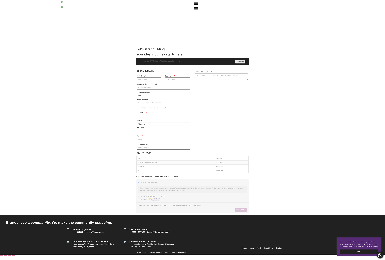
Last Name (170, 76)
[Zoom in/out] (13, 256)
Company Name (147, 84)
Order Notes (203, 72)
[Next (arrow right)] (5, 259)
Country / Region (144, 92)
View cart (240, 61)
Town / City (142, 113)
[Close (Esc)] (1, 256)
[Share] (5, 256)
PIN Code (141, 128)
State (139, 121)
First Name (141, 76)
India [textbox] (139, 96)
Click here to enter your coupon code (163, 177)
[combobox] (163, 95)
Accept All (359, 251)
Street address (143, 99)
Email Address (143, 144)
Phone (140, 136)
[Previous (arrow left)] (1, 259)
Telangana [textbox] (141, 124)
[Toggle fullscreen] (9, 256)
